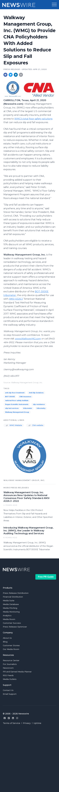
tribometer (27, 408)
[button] (54, 4)
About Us (7, 638)
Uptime (37, 723)
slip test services (12, 408)
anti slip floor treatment (14, 393)
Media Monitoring (11, 612)
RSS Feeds (8, 675)
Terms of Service (11, 723)
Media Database (11, 604)
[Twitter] (9, 718)
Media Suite (8, 600)
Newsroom (8, 668)
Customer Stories (11, 645)
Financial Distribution (13, 597)
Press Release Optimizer (15, 627)
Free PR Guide (46, 577)
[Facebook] (5, 718)
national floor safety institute (16, 400)
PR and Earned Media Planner (17, 671)
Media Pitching (10, 608)
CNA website (37, 425)
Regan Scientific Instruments (16, 404)
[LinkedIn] (13, 718)
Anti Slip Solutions (36, 393)
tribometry (41, 408)
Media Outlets (9, 679)
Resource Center (11, 660)
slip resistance (39, 404)
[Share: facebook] (5, 75)
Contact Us (8, 690)
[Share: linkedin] (16, 75)
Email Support (9, 694)
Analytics (7, 615)
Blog (5, 642)
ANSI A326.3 (16, 299)
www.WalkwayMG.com (28, 338)
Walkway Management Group (17, 412)
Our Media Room (11, 649)
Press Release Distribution (15, 593)
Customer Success (12, 623)
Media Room (9, 619)
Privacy (27, 723)
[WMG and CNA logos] (29, 97)
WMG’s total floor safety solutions (33, 118)
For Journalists (10, 664)
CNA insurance (25, 397)
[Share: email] (21, 75)
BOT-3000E (10, 397)
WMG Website (15, 425)
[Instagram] (17, 718)
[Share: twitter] (10, 75)
